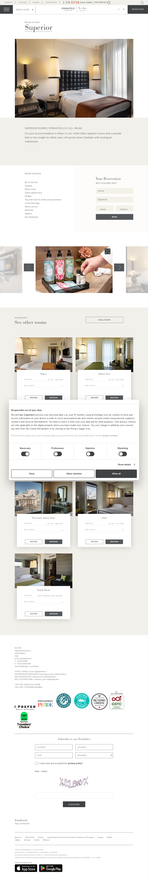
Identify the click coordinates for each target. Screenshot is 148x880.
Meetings (36, 2)
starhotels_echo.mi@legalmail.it (46, 679)
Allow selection (74, 474)
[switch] (58, 454)
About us (18, 837)
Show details (124, 464)
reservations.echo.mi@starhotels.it (52, 674)
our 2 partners (27, 415)
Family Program (51, 2)
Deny (31, 474)
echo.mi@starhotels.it (23, 659)
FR (124, 9)
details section (110, 435)
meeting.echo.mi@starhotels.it (44, 677)
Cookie (36, 840)
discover (33, 398)
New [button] (37, 771)
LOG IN (82, 2)
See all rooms (104, 320)
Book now (138, 9)
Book (114, 217)
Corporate (8, 2)
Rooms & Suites (32, 22)
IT (118, 9)
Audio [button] (44, 771)
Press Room (29, 837)
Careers (100, 837)
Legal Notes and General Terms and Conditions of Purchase (70, 837)
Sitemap (27, 840)
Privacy (41, 837)
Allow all (116, 474)
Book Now (54, 398)
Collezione (22, 2)
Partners (46, 840)
